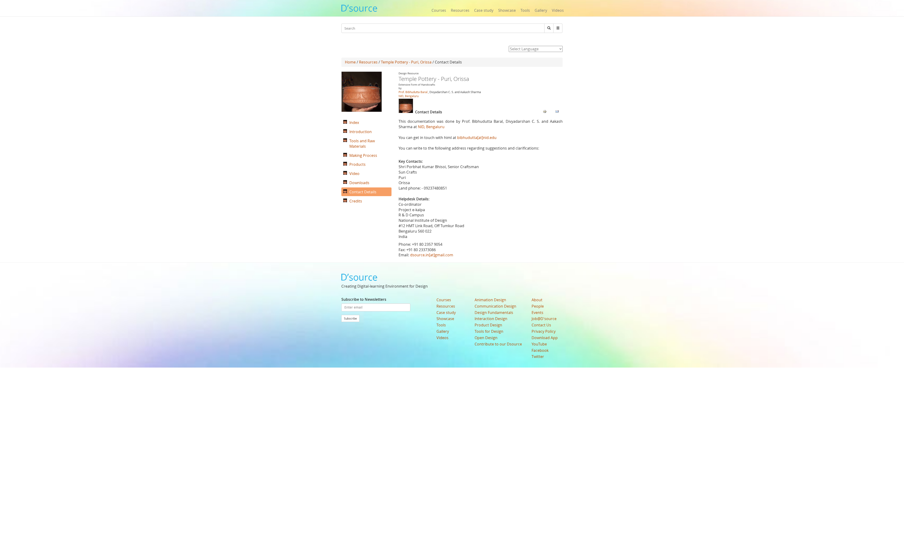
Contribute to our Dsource (498, 344)
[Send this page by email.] (557, 111)
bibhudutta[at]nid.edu (476, 137)
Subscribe (350, 318)
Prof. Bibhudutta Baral (413, 92)
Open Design (486, 337)
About (537, 299)
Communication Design (495, 306)
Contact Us (541, 325)
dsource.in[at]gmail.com (431, 255)
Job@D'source (544, 318)
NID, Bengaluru (409, 96)
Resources (460, 10)
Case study (483, 10)
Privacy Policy (544, 331)
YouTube (539, 344)
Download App (545, 337)
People (538, 306)
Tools (525, 10)
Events (537, 312)
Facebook (540, 350)
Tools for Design (489, 331)
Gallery (541, 10)
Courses (439, 10)
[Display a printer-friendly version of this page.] (545, 111)
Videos (558, 10)
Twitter (538, 356)
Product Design (488, 325)
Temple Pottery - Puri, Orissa (406, 62)
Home (350, 62)
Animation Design (490, 299)
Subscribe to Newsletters (363, 299)
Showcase (507, 10)
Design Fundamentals (494, 312)
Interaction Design (491, 318)
